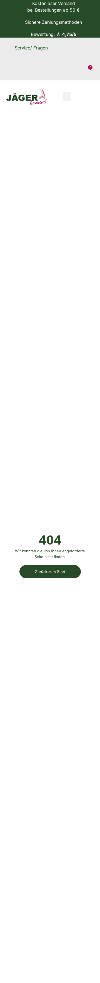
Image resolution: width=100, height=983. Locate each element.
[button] (67, 96)
